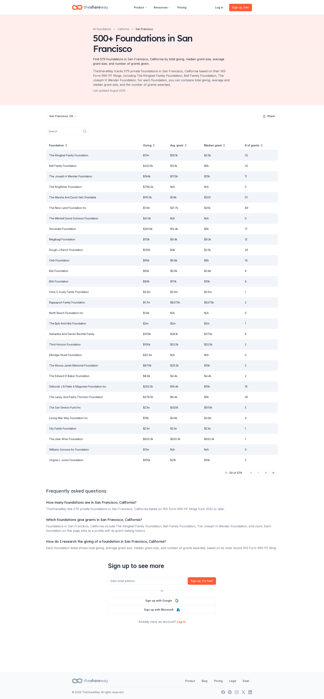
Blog (204, 680)
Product (139, 7)
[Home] (90, 7)
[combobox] (63, 116)
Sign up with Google (158, 600)
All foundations (102, 29)
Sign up (202, 580)
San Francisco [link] (144, 29)
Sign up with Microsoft (158, 609)
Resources (161, 7)
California (123, 29)
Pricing (181, 7)
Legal (232, 680)
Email (246, 680)
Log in (219, 7)
